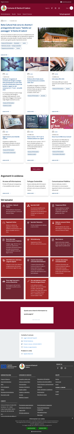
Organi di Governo (5, 379)
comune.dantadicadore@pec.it (8, 416)
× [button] (72, 418)
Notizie (56, 74)
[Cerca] (71, 8)
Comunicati (58, 382)
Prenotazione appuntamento (26, 405)
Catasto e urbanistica (24, 392)
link (51, 425)
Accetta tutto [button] (31, 428)
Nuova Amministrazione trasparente (43, 409)
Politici (2, 390)
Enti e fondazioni (5, 387)
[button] (36, 431)
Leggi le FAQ (22, 410)
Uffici (2, 384)
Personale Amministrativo (7, 392)
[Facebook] (51, 8)
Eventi (57, 394)
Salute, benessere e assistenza (44, 389)
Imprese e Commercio (24, 387)
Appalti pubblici (23, 390)
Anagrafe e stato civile (24, 379)
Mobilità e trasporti (23, 397)
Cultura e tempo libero (24, 382)
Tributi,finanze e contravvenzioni (45, 384)
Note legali (40, 415)
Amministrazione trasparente (44, 405)
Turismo (21, 395)
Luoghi (57, 391)
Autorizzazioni (40, 392)
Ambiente (39, 387)
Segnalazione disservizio (25, 408)
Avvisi (5, 21)
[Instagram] (54, 8)
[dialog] (37, 425)
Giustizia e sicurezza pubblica (44, 382)
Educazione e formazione (43, 379)
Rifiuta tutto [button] (42, 428)
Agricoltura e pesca (42, 395)
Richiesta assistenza (24, 413)
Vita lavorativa (22, 384)
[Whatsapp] (58, 8)
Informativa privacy (42, 412)
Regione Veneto (5, 2)
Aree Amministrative (6, 382)
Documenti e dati (5, 395)
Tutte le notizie (36, 169)
